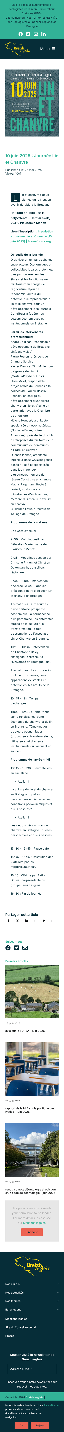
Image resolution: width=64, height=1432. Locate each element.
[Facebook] (8, 925)
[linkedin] (43, 34)
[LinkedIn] (26, 925)
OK (21, 1425)
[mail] (36, 34)
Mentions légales (34, 1223)
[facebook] (20, 34)
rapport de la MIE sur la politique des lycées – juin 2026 (30, 1109)
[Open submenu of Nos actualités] (57, 1292)
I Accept (32, 1232)
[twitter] (28, 34)
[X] (17, 925)
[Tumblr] (44, 925)
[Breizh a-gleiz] (17, 43)
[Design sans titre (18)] (32, 1044)
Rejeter (40, 1425)
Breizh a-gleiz (34, 1397)
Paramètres (50, 1405)
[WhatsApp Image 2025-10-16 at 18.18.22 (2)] (32, 1124)
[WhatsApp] (35, 925)
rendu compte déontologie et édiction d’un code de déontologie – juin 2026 (30, 1191)
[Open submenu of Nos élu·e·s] (57, 1284)
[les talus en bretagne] (32, 966)
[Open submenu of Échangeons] (57, 1309)
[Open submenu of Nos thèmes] (57, 1301)
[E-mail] (53, 925)
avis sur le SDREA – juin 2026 (25, 1031)
